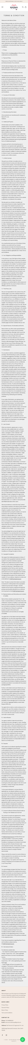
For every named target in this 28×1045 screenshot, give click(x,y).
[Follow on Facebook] (2, 1035)
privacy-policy (13, 53)
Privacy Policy (5, 1005)
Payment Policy (5, 1007)
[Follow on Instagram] (6, 1035)
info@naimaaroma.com (15, 579)
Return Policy (5, 1010)
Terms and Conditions (7, 1012)
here (6, 962)
